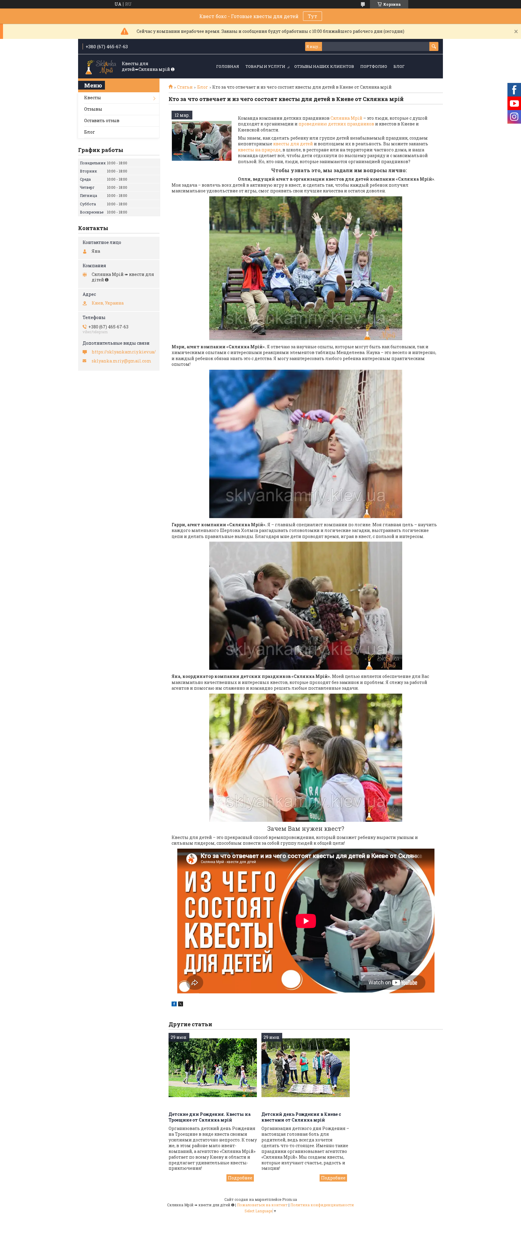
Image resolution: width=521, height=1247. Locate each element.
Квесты (92, 97)
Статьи (185, 87)
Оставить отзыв (101, 120)
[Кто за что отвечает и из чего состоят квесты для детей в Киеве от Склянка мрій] (202, 141)
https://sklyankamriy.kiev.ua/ (124, 352)
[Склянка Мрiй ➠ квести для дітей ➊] (101, 67)
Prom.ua (289, 1199)
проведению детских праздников (336, 124)
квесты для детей (293, 144)
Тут (312, 16)
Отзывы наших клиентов (324, 66)
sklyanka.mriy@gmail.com (121, 361)
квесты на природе (259, 150)
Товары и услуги (265, 66)
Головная (227, 66)
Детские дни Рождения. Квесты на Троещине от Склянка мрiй (210, 1117)
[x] (180, 1005)
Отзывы (93, 109)
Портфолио (373, 66)
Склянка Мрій (346, 118)
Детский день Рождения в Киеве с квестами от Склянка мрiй (301, 1117)
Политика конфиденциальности (322, 1204)
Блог (399, 66)
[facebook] (174, 1005)
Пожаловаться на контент (262, 1204)
